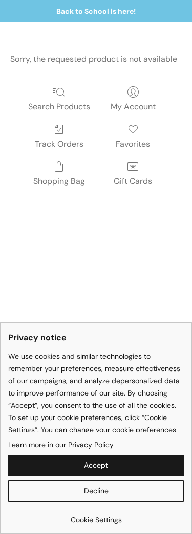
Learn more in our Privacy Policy (61, 444)
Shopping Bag (59, 181)
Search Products (59, 106)
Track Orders (59, 143)
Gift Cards (133, 181)
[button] (96, 465)
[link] (96, 516)
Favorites (133, 143)
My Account (133, 106)
